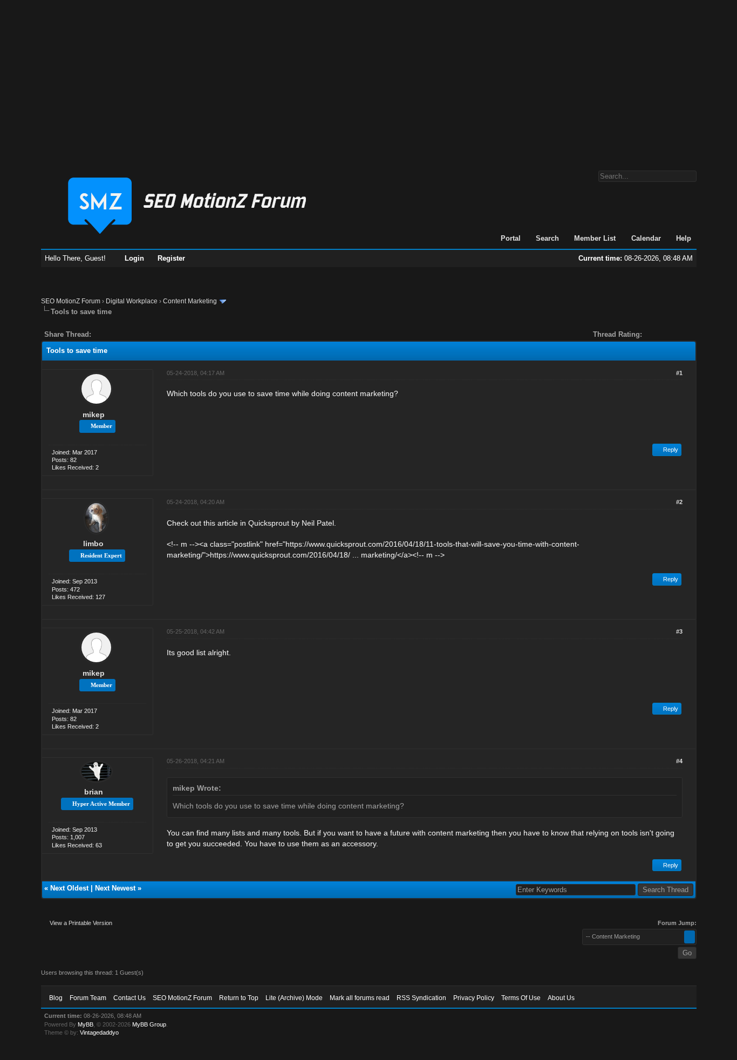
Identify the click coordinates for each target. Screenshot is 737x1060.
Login (134, 258)
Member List (595, 238)
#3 (679, 631)
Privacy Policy (473, 998)
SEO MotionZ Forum (70, 301)
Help (683, 238)
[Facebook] (101, 334)
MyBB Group (149, 1024)
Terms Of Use (521, 998)
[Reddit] (131, 334)
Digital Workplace (132, 301)
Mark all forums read (360, 998)
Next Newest (115, 888)
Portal (511, 238)
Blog (56, 998)
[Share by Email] (150, 334)
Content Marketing (190, 301)
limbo (93, 543)
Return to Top (238, 998)
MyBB (85, 1024)
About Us (561, 998)
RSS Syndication (421, 998)
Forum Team (88, 998)
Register (171, 258)
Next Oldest (69, 888)
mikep (94, 414)
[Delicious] (124, 334)
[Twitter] (109, 334)
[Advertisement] (368, 79)
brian (93, 791)
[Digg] (116, 334)
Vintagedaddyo (99, 1032)
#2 (679, 502)
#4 (679, 761)
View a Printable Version (81, 923)
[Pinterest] (142, 334)
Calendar (646, 238)
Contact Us (129, 998)
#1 (679, 373)
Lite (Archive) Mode (294, 998)
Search (547, 238)
